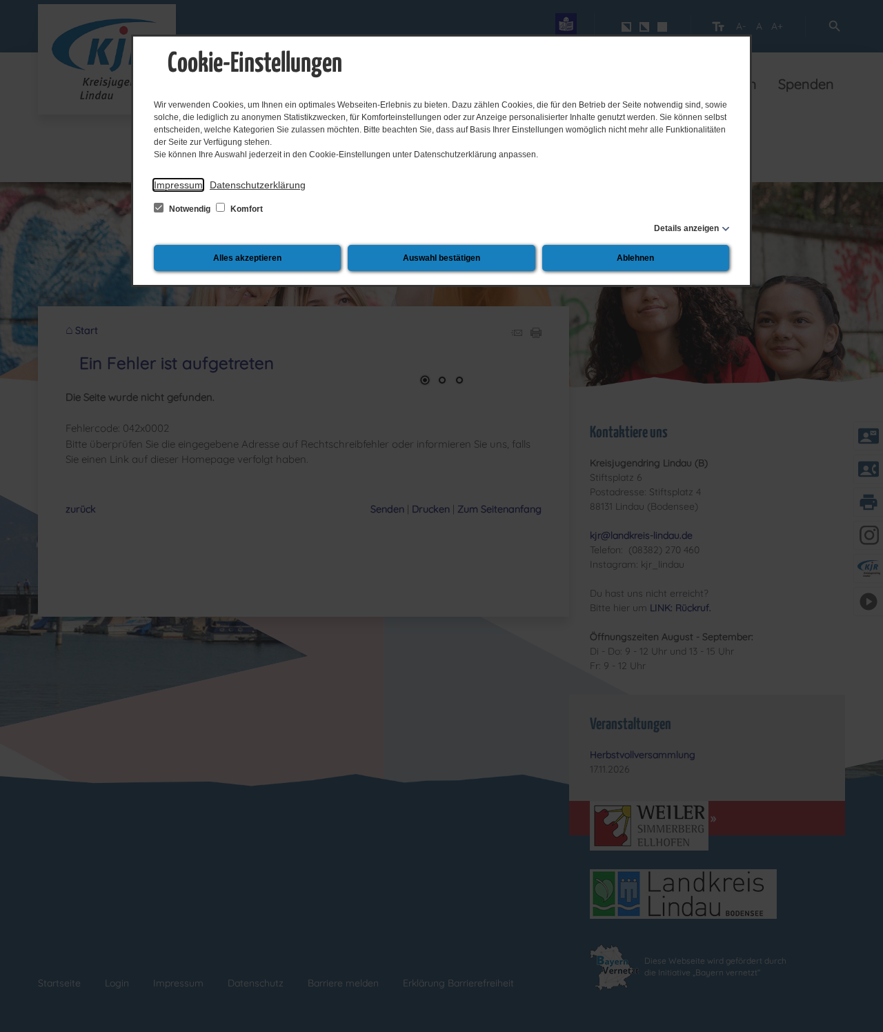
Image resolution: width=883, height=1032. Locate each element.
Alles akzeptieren (247, 258)
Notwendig (189, 209)
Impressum (178, 184)
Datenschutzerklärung (258, 184)
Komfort (245, 209)
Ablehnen (635, 258)
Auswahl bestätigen (441, 258)
